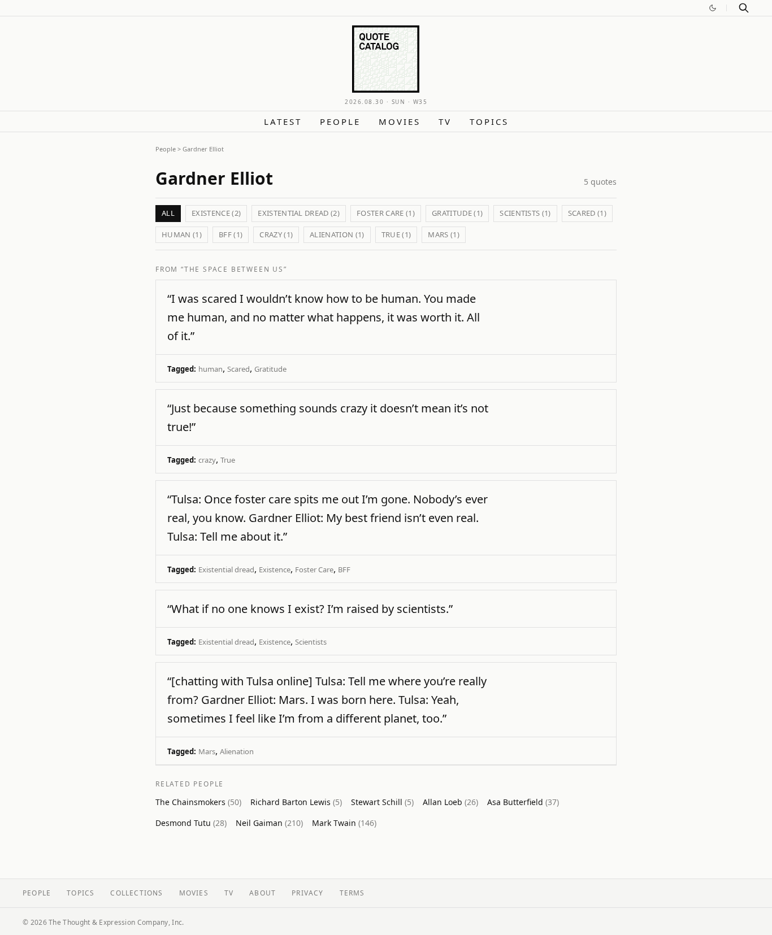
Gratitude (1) (457, 213)
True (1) (396, 234)
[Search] (743, 8)
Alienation (237, 751)
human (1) (182, 234)
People (340, 121)
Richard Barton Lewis (296, 802)
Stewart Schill (382, 802)
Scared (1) (587, 213)
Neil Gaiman (269, 822)
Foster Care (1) (386, 213)
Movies (399, 121)
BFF (344, 569)
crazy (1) (276, 234)
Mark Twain (344, 822)
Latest (283, 121)
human (210, 369)
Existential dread (226, 569)
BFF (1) (230, 234)
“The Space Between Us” (234, 269)
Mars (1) (443, 234)
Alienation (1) (337, 234)
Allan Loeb (450, 802)
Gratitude (270, 369)
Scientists (311, 642)
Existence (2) (216, 213)
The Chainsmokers (198, 802)
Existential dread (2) (299, 213)
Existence (274, 569)
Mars (206, 751)
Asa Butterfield (523, 802)
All (168, 213)
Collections (136, 893)
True (227, 460)
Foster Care (314, 569)
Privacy (307, 893)
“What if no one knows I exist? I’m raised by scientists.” (310, 608)
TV (445, 121)
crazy (207, 460)
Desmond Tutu (191, 822)
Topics (489, 121)
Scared (238, 369)
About (262, 893)
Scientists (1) (525, 213)
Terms (352, 893)
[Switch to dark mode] (712, 8)
